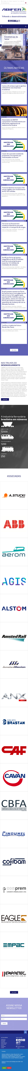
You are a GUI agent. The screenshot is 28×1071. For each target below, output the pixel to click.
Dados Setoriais (4, 1042)
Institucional (3, 1039)
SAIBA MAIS (5, 399)
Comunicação (3, 1044)
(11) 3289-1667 (21, 1)
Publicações (3, 1046)
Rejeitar (9, 1068)
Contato (2, 1047)
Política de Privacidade (11, 1062)
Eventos (2, 1045)
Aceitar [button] (4, 1068)
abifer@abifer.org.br (6, 2)
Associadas (3, 1040)
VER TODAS (14, 350)
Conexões (3, 1041)
